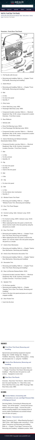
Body (21, 15)
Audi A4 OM (9, 9)
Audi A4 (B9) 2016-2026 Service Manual (10, 15)
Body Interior (26, 15)
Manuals (3, 9)
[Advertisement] (17, 24)
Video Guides (28, 9)
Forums (22, 9)
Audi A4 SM (16, 9)
